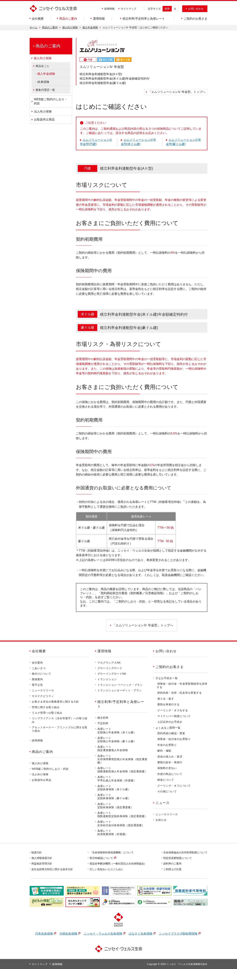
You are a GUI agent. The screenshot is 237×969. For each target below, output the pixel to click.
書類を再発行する (168, 704)
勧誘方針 (37, 852)
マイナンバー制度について (174, 716)
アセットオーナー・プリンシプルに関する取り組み (59, 729)
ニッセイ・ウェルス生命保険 (103, 933)
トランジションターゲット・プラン (119, 690)
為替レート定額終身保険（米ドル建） (114, 788)
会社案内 (37, 662)
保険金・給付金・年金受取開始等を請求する (182, 685)
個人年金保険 (90, 27)
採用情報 (109, 8)
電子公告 (37, 684)
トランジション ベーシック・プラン (120, 684)
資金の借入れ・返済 (169, 756)
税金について (165, 779)
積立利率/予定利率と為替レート (120, 704)
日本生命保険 (44, 933)
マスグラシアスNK (109, 662)
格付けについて (41, 673)
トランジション (107, 679)
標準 (167, 8)
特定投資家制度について (178, 858)
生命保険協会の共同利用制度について (185, 852)
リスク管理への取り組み (47, 712)
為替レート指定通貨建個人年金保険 (112, 748)
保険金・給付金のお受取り (174, 739)
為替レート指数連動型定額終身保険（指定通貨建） (122, 814)
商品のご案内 (50, 27)
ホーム (33, 27)
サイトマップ (128, 8)
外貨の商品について (169, 773)
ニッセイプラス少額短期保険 (178, 933)
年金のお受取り (167, 744)
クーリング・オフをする (172, 710)
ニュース (163, 803)
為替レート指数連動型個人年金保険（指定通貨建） (122, 770)
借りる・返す (165, 698)
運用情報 (104, 651)
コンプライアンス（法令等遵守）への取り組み (59, 720)
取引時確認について (101, 858)
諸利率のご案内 (172, 863)
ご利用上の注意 (172, 869)
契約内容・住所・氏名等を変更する (179, 692)
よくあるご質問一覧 (168, 727)
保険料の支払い (167, 768)
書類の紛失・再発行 (169, 762)
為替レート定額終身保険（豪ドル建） (114, 796)
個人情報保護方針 (42, 858)
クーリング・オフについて (174, 785)
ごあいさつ (39, 668)
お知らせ (161, 819)
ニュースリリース (43, 690)
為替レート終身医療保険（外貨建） (112, 832)
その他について (167, 791)
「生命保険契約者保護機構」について (112, 852)
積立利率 (103, 717)
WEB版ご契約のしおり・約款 (50, 768)
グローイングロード (109, 668)
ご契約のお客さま (170, 667)
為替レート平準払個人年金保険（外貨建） (116, 778)
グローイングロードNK (111, 673)
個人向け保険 (70, 27)
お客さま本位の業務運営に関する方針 (55, 701)
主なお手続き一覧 (167, 678)
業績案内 (37, 679)
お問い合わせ (166, 651)
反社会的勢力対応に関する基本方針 (52, 869)
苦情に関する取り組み (46, 707)
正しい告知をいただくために (106, 869)
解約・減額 (164, 750)
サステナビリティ (43, 696)
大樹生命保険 (68, 933)
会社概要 (39, 651)
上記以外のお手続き (169, 721)
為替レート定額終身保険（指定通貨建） (115, 805)
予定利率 (103, 723)
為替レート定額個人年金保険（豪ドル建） (116, 739)
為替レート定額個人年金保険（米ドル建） (116, 730)
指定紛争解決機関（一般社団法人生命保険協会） (118, 863)
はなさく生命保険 (140, 933)
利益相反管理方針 (42, 863)
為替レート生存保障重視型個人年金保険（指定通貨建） (122, 759)
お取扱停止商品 (41, 779)
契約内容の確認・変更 (171, 733)
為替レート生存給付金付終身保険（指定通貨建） (121, 823)
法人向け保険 (40, 774)
